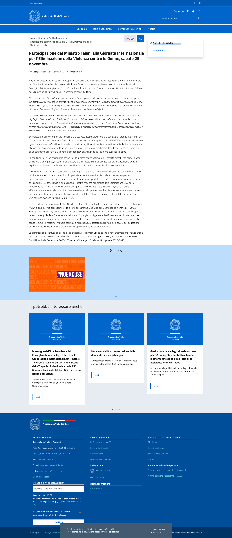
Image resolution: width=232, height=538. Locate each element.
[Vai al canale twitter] (187, 11)
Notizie (41, 38)
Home (32, 38)
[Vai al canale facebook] (192, 11)
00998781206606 (45, 459)
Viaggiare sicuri (96, 453)
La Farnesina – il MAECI (101, 442)
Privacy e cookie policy (53, 532)
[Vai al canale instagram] (198, 11)
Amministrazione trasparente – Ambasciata (167, 470)
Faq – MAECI (96, 488)
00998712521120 (63, 453)
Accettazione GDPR (42, 495)
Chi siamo (152, 442)
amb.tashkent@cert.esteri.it (49, 471)
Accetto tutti (158, 532)
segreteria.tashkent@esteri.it (53, 465)
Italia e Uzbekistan (156, 447)
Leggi (39, 397)
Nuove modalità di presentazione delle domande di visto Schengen (113, 353)
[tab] (116, 296)
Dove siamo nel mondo (100, 459)
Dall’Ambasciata (57, 38)
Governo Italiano (35, 3)
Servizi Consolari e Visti (158, 453)
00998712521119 (45, 453)
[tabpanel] (57, 275)
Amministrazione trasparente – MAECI (165, 475)
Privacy (73, 501)
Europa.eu (99, 477)
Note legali (34, 532)
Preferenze (159, 529)
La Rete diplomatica (99, 447)
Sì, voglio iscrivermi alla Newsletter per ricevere (51, 511)
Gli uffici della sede (41, 476)
